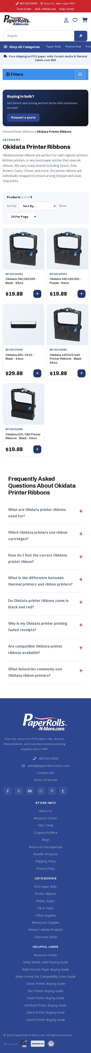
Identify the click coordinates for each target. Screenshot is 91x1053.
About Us (45, 811)
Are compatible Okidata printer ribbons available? (35, 649)
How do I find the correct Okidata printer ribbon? (37, 558)
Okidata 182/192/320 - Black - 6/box (21, 281)
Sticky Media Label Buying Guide (45, 962)
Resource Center (45, 818)
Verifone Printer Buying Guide (45, 1005)
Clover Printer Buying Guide (45, 984)
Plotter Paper (45, 901)
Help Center (67, 9)
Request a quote (23, 117)
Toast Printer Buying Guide (45, 998)
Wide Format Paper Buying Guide (45, 970)
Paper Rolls (53, 46)
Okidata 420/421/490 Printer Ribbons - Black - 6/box (66, 358)
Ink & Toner (45, 908)
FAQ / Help (45, 825)
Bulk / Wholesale (45, 9)
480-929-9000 (28, 3)
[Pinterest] (52, 791)
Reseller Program (45, 854)
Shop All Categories (24, 47)
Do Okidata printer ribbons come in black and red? (38, 603)
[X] (19, 791)
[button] (66, 20)
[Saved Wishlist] (75, 20)
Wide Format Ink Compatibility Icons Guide (45, 977)
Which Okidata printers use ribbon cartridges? (37, 535)
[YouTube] (30, 791)
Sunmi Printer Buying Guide (45, 1020)
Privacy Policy (45, 869)
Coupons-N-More (45, 833)
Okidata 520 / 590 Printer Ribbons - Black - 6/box (23, 436)
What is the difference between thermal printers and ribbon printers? (40, 581)
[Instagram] (41, 791)
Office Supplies (45, 915)
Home (7, 132)
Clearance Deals (45, 937)
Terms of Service (45, 780)
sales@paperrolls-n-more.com (49, 766)
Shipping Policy (45, 861)
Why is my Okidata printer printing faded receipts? (37, 626)
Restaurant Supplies (45, 923)
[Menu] (80, 74)
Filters (16, 74)
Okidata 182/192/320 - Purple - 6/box (65, 281)
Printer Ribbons (23, 132)
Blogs (45, 840)
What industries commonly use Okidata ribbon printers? (35, 672)
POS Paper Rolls (45, 887)
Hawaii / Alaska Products (45, 930)
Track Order (24, 9)
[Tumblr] (63, 791)
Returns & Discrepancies (46, 847)
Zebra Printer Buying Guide (45, 1012)
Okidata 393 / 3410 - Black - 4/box (20, 357)
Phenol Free (73, 46)
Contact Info (45, 773)
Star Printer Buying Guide (45, 991)
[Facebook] (8, 791)
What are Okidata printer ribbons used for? (37, 512)
